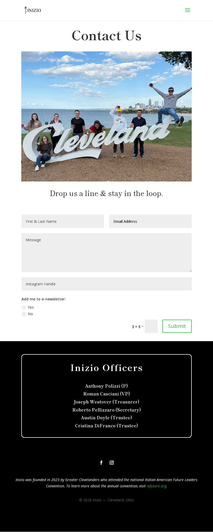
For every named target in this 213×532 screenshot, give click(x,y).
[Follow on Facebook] (101, 463)
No (30, 313)
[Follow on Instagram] (112, 463)
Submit (177, 325)
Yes (31, 307)
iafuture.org (156, 485)
